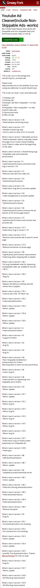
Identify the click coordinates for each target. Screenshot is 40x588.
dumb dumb (16, 51)
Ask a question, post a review (14, 45)
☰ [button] (37, 2)
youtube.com (16, 71)
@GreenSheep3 (8, 556)
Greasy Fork (15, 2)
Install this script (10, 40)
